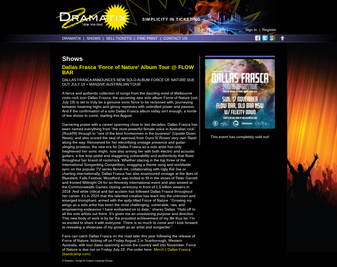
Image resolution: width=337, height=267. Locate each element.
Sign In (251, 30)
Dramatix (71, 38)
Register (269, 30)
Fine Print (147, 38)
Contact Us (175, 38)
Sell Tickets (118, 38)
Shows (93, 38)
